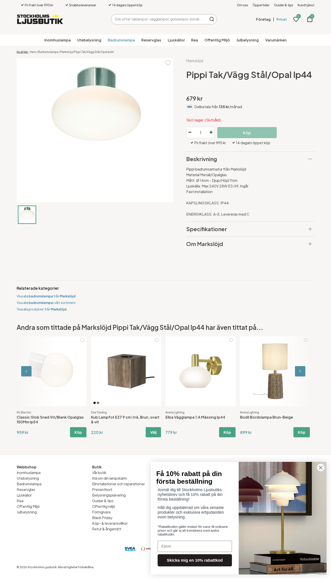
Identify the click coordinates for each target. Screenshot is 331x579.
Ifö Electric (24, 412)
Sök (212, 19)
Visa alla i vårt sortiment (46, 303)
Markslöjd (194, 60)
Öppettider (261, 5)
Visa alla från (46, 296)
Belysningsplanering (109, 495)
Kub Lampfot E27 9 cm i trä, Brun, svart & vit (125, 419)
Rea (194, 40)
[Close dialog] (321, 468)
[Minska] (189, 132)
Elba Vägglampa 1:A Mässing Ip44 (195, 417)
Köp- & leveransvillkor (110, 523)
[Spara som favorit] (168, 62)
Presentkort (102, 489)
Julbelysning (247, 40)
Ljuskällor (176, 40)
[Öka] (211, 132)
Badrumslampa (121, 40)
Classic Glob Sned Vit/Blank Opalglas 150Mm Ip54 (50, 419)
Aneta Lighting (175, 412)
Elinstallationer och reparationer (118, 483)
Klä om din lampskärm (109, 478)
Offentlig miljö (103, 506)
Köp (78, 432)
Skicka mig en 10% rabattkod (195, 560)
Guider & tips (283, 5)
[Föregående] (37, 371)
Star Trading (99, 412)
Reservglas (151, 40)
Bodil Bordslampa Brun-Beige (266, 417)
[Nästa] (294, 371)
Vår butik (99, 472)
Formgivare (101, 512)
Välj (153, 432)
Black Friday (102, 517)
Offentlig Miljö (217, 40)
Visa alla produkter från (41, 309)
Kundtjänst (306, 5)
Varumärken (276, 40)
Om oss (242, 5)
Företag (263, 19)
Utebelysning (89, 40)
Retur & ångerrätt (106, 529)
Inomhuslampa (57, 40)
